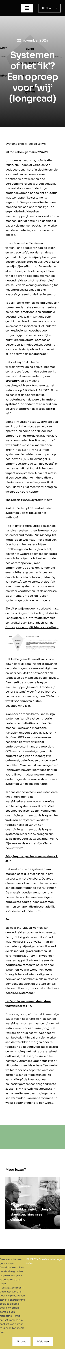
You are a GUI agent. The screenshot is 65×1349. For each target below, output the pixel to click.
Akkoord (21, 1341)
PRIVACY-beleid (32, 1261)
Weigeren (43, 1341)
